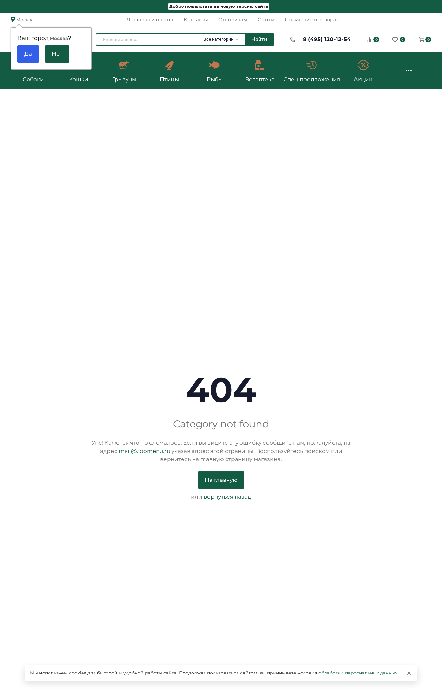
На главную (221, 480)
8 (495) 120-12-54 (327, 39)
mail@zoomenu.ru (144, 451)
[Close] (409, 673)
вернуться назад (227, 496)
